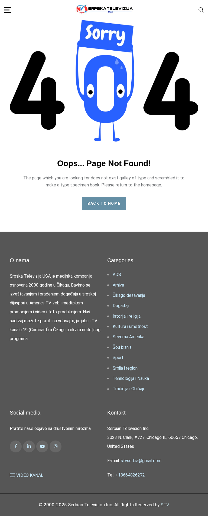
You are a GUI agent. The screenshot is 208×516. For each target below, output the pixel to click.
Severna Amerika (128, 336)
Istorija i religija (127, 316)
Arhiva (118, 285)
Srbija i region (125, 368)
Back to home (104, 203)
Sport (118, 357)
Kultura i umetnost (130, 326)
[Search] (201, 9)
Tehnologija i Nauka (131, 378)
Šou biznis (122, 347)
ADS (117, 274)
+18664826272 (130, 475)
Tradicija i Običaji (128, 388)
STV (165, 504)
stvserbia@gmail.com (141, 460)
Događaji (121, 305)
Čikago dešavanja (129, 295)
